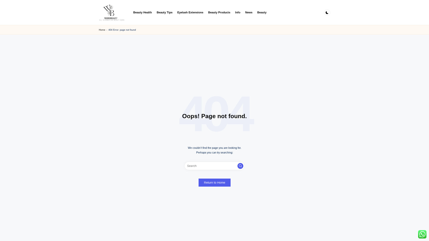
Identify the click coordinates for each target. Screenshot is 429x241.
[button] (240, 166)
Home (102, 29)
